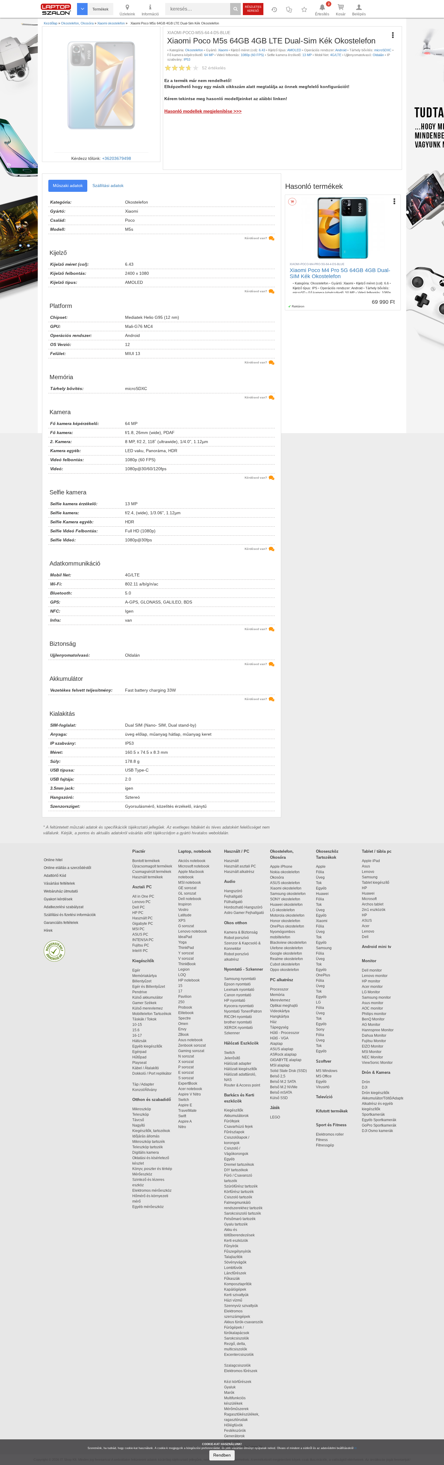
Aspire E (185, 1105)
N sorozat (186, 1056)
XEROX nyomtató (238, 1028)
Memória (277, 995)
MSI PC (138, 929)
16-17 (137, 1035)
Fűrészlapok (237, 1132)
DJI (364, 1087)
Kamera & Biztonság (241, 932)
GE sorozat (188, 888)
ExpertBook (187, 1083)
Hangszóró (233, 891)
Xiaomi (321, 921)
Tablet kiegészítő (375, 882)
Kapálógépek (235, 1289)
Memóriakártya (144, 976)
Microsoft (369, 899)
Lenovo (368, 872)
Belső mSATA (282, 1092)
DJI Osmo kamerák (378, 1131)
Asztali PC (142, 887)
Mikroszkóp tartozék (148, 1142)
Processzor (279, 989)
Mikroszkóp (141, 1109)
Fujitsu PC (140, 945)
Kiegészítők (143, 961)
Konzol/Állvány (144, 1090)
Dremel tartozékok (241, 1164)
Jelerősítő (232, 1058)
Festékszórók (235, 1431)
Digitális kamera (145, 1152)
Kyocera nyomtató (239, 1006)
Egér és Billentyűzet (148, 987)
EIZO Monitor (372, 1046)
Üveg (320, 877)
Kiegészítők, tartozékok (151, 1131)
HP (364, 888)
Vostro (183, 910)
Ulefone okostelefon (286, 948)
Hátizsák (139, 1041)
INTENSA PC (143, 940)
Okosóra (277, 877)
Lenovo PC (141, 902)
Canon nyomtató (237, 995)
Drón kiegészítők (375, 1093)
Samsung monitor (376, 997)
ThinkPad (186, 948)
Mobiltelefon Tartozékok (151, 1014)
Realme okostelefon (286, 959)
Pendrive (139, 992)
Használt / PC (236, 851)
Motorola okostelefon (287, 915)
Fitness (322, 1140)
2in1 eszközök (373, 910)
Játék (275, 1107)
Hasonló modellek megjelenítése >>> (203, 111)
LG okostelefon (282, 910)
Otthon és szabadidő (151, 1099)
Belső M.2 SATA (283, 1082)
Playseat (139, 1063)
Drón (366, 1082)
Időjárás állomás (145, 1136)
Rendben (222, 1455)
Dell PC (138, 907)
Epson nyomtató (237, 984)
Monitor (369, 961)
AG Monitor (371, 1025)
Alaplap (276, 1044)
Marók (233, 1392)
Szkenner (232, 1033)
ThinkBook (187, 964)
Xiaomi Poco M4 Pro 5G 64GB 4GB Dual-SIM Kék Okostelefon (340, 273)
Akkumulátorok (239, 1116)
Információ (150, 14)
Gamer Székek (144, 1003)
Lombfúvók (233, 1268)
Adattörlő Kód (55, 876)
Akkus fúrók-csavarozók (243, 1322)
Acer (365, 926)
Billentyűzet (141, 981)
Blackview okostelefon (288, 942)
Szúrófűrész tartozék (241, 1186)
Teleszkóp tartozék (147, 1147)
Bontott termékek (146, 861)
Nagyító (138, 1125)
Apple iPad (371, 861)
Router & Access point (242, 1085)
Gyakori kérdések (58, 899)
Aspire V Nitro (190, 1094)
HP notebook (189, 980)
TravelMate (188, 1110)
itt (355, 1448)
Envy (182, 1029)
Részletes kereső (253, 8)
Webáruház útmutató (61, 891)
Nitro (182, 1127)
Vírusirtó (323, 1087)
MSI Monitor (371, 1052)
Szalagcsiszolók (237, 1365)
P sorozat (186, 1067)
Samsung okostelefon (288, 894)
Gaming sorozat (192, 1051)
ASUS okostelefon (285, 883)
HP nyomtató (234, 1000)
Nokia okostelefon (285, 872)
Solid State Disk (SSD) (288, 1071)
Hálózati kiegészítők (240, 1069)
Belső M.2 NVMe (284, 1087)
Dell (365, 937)
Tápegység (279, 1027)
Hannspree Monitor (378, 1030)
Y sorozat (186, 953)
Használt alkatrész (239, 872)
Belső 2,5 (277, 1076)
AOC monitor (372, 1008)
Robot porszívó (236, 938)
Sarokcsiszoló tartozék (242, 1213)
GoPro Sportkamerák (379, 1125)
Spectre (184, 1018)
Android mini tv (376, 946)
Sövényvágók (238, 1262)
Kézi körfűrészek (240, 1382)
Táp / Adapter (143, 1084)
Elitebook (186, 1013)
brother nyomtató (238, 1022)
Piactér (138, 851)
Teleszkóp (140, 1114)
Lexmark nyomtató (239, 990)
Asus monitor (372, 1003)
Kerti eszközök (236, 1240)
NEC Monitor (372, 1057)
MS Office (324, 1076)
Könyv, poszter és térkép (152, 1169)
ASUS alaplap (282, 1049)
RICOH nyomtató (238, 1017)
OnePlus (323, 975)
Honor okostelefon (285, 921)
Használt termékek (147, 877)
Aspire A (185, 1121)
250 (181, 1002)
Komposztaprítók (238, 1284)
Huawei (322, 894)
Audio (229, 881)
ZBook (183, 1034)
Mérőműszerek (236, 1409)
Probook (185, 1007)
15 (180, 986)
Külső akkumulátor (147, 997)
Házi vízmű (233, 1300)
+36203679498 (116, 158)
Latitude (184, 915)
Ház (273, 1022)
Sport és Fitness (331, 1125)
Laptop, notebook (194, 851)
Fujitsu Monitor (374, 1041)
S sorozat (186, 1078)
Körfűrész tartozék (239, 1192)
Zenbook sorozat (192, 1045)
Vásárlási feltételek (59, 883)
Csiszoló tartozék (238, 1197)
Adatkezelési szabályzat (63, 907)
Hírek (48, 930)
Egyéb (321, 888)
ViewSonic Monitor (377, 1063)
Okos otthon (235, 923)
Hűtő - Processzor (284, 1033)
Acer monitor (372, 987)
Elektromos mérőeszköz (152, 1190)
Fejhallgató (233, 896)
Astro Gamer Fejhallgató (244, 913)
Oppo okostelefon (284, 970)
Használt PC (142, 918)
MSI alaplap (280, 1065)
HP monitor (371, 981)
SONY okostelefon (285, 899)
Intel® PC (140, 951)
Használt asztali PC (240, 866)
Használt (231, 861)
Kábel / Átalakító (146, 1068)
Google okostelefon (286, 953)
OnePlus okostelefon (287, 926)
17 (180, 991)
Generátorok (234, 1436)
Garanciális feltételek (61, 923)
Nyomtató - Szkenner (243, 969)
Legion (184, 969)
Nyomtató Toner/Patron (243, 1011)
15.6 (136, 1030)
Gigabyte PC (142, 923)
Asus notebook (190, 1040)
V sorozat (186, 958)
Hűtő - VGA (279, 1038)
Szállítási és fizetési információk (70, 915)
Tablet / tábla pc (376, 851)
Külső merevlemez (147, 1008)
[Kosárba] (292, 201)
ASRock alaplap (284, 1054)
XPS (181, 920)
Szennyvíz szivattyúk (241, 1306)
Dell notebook (189, 899)
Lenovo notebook (192, 931)
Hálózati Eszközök (241, 1043)
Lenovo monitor (375, 976)
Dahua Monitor (374, 1035)
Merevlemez (280, 1000)
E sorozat (186, 1072)
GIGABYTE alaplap (286, 1060)
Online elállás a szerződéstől (67, 868)
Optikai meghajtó (284, 1006)
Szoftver (323, 1061)
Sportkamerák (373, 1114)
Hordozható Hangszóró (243, 907)
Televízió (324, 1097)
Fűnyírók (231, 1246)
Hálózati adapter (237, 1063)
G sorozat (186, 926)
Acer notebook (190, 1089)
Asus (366, 866)
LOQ (182, 975)
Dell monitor (372, 970)
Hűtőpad (139, 1057)
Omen (183, 1024)
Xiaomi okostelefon (285, 888)
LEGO (275, 1117)
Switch (183, 1100)
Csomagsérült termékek (151, 872)
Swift (182, 1116)
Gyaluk (236, 1387)
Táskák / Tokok (144, 1019)
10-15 (137, 1025)
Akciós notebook (191, 861)
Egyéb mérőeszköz (148, 1207)
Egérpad (139, 1052)
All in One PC (143, 896)
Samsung (324, 948)
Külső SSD (279, 1098)
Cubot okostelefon (285, 964)
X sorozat (186, 1062)
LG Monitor (371, 992)
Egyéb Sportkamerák (380, 1120)
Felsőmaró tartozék (240, 1219)
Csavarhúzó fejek (241, 1126)
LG (318, 1002)
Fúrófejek (234, 1121)
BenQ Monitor (373, 1019)
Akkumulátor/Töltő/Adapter (383, 1098)
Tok (319, 883)
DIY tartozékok (236, 1170)
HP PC (137, 913)
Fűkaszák (232, 1278)
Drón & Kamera (376, 1072)
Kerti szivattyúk (236, 1295)
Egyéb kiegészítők (147, 1046)
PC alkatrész (281, 980)
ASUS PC (140, 934)
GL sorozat (187, 893)
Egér (136, 970)
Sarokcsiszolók (238, 1338)
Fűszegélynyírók (239, 1251)
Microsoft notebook (193, 866)
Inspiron (184, 904)
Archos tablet (372, 904)
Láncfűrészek (238, 1273)
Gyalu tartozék (236, 1224)
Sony (320, 1029)
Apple (321, 866)
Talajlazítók (233, 1257)
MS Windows (326, 1071)
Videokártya (280, 1011)
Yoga (182, 942)
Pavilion (184, 996)
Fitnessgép (325, 1145)
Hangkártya (279, 1016)
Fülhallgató (233, 902)
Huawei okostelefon (286, 904)
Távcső (138, 1120)
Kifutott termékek (332, 1111)
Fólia (320, 872)
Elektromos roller (330, 1134)
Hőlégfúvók (233, 1425)
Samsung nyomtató (240, 979)
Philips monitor (374, 1014)
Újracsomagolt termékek (152, 866)
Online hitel (53, 860)
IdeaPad (185, 937)
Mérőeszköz (142, 1174)
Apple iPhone (281, 866)
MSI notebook (189, 882)
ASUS (367, 920)
